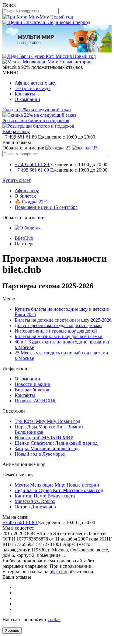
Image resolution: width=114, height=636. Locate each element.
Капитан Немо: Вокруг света (45, 495)
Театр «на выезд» (32, 88)
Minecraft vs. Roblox (35, 501)
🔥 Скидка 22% (31, 201)
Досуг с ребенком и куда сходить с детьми (58, 325)
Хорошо (12, 630)
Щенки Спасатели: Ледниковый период (56, 443)
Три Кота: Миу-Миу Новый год (47, 421)
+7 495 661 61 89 (32, 164)
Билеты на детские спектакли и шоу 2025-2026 (63, 320)
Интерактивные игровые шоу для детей (56, 330)
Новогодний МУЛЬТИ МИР (44, 437)
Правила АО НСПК (35, 400)
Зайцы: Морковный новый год (46, 448)
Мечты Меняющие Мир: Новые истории (57, 484)
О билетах (25, 196)
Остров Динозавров (35, 506)
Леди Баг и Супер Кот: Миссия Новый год (59, 490)
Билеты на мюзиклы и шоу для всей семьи (58, 336)
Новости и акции (32, 384)
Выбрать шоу (16, 131)
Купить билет (16, 180)
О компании (27, 99)
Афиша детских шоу (36, 82)
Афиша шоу (27, 190)
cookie (54, 619)
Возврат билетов (32, 389)
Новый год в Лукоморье (40, 454)
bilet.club (58, 571)
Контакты (25, 93)
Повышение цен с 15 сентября (46, 207)
